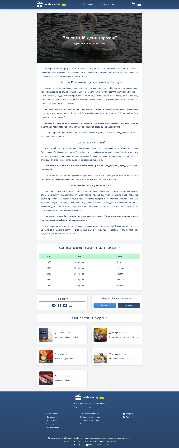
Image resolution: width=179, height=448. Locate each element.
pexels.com (111, 441)
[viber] (70, 305)
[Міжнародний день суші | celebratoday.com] (46, 378)
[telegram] (54, 305)
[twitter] (65, 305)
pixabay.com (98, 441)
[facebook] (59, 305)
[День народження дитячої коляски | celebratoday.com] (100, 335)
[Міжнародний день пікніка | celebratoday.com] (100, 356)
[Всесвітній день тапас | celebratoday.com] (46, 356)
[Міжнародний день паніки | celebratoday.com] (46, 335)
